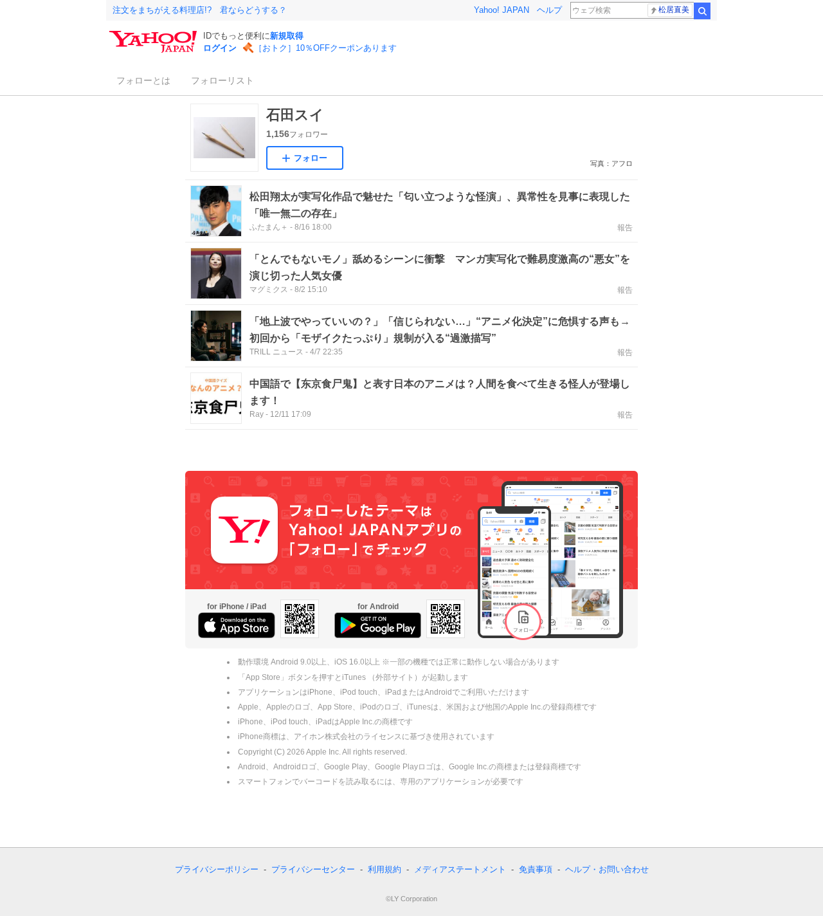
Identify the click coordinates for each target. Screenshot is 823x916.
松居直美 (673, 9)
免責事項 (535, 869)
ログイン (220, 48)
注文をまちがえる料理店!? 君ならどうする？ (200, 10)
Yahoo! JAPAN (501, 10)
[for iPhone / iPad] (236, 625)
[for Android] (377, 625)
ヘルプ (549, 10)
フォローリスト (222, 80)
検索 (702, 11)
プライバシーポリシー (216, 869)
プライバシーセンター (313, 869)
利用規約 (384, 869)
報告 (625, 227)
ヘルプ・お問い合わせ (607, 869)
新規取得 (286, 36)
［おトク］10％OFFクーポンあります (325, 48)
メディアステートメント (460, 869)
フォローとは (143, 80)
